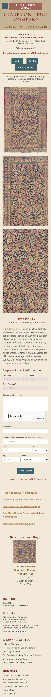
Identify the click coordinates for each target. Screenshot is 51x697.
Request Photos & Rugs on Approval (19, 648)
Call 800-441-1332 (13, 27)
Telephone (7, 427)
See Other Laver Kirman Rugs (19, 523)
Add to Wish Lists (26, 67)
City (4, 447)
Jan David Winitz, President (15, 682)
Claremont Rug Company (25, 19)
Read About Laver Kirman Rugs (20, 493)
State (35, 447)
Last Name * (30, 375)
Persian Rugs (9, 690)
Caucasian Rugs (10, 694)
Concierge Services (11, 651)
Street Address (22, 438)
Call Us (32, 61)
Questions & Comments (12, 395)
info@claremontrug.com (14, 631)
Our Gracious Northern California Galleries (22, 655)
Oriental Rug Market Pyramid (16, 675)
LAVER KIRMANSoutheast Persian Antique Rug (25, 570)
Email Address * (9, 384)
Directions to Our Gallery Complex (18, 662)
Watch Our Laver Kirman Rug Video (22, 499)
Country (24, 456)
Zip (4, 456)
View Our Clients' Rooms (14, 679)
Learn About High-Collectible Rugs (21, 506)
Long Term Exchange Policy (15, 686)
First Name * (8, 375)
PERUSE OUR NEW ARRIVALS (25, 6)
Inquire (17, 61)
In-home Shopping (11, 644)
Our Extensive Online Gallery (16, 659)
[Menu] (5, 6)
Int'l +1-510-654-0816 (36, 27)
